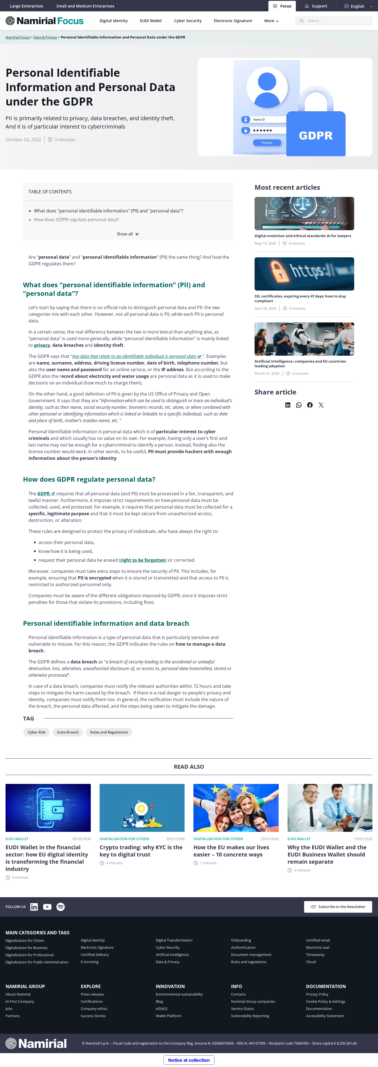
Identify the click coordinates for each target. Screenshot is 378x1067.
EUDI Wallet (17, 838)
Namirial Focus (18, 37)
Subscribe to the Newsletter (342, 906)
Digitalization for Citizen (124, 838)
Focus (285, 6)
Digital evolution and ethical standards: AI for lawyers (303, 236)
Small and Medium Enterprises (85, 6)
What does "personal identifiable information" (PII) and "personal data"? (108, 211)
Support (319, 6)
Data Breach (68, 732)
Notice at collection (189, 1060)
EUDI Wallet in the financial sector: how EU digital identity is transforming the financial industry (47, 858)
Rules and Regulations (109, 732)
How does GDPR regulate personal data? (76, 220)
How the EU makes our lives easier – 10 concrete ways (231, 851)
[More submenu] (277, 21)
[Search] (301, 20)
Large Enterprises (26, 6)
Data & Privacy (45, 37)
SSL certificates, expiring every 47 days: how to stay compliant (300, 298)
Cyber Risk (36, 732)
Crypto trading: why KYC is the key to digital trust (141, 851)
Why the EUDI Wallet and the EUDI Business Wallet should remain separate (327, 854)
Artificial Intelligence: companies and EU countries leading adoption (300, 363)
